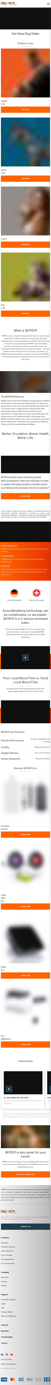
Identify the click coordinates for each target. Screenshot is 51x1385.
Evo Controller (6, 1255)
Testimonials (6, 1337)
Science (4, 1325)
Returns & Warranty (8, 1316)
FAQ (2, 1308)
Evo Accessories (7, 1263)
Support (4, 1294)
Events (4, 1285)
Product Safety (7, 1312)
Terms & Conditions (8, 1364)
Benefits (5, 1331)
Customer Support (8, 1299)
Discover (25, 109)
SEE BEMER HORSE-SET (25, 1174)
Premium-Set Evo (8, 1247)
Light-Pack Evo (7, 1251)
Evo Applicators (7, 1259)
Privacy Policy (6, 1359)
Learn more (25, 834)
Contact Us (25, 1227)
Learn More (25, 496)
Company (5, 1272)
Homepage (25, 244)
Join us (4, 1343)
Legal (3, 1303)
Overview (4, 1242)
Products (5, 1237)
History (4, 1281)
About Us (4, 1277)
